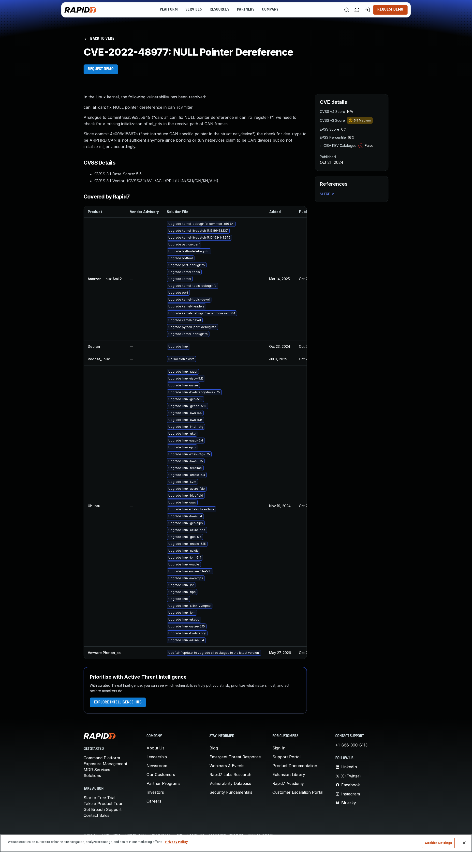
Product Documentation (294, 765)
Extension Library (288, 774)
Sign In (278, 748)
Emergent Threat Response (235, 756)
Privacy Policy (176, 842)
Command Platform (102, 757)
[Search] (346, 9)
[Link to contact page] (357, 9)
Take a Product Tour (103, 803)
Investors (155, 792)
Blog (213, 748)
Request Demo (390, 10)
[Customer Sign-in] (367, 9)
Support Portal (286, 756)
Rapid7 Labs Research (230, 774)
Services (194, 10)
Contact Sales (96, 815)
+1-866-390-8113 (351, 745)
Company (270, 10)
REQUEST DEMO (101, 69)
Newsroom (157, 765)
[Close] (464, 842)
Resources (219, 10)
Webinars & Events (226, 765)
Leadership (157, 756)
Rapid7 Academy (288, 783)
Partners (245, 10)
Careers (154, 801)
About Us (155, 748)
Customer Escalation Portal (297, 792)
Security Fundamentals (230, 792)
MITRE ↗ (327, 194)
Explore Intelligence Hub (118, 702)
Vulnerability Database (230, 783)
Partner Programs (163, 783)
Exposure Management (105, 763)
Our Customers (161, 774)
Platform (169, 10)
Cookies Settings (438, 843)
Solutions (92, 775)
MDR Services (97, 769)
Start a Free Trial (99, 797)
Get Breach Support (102, 809)
